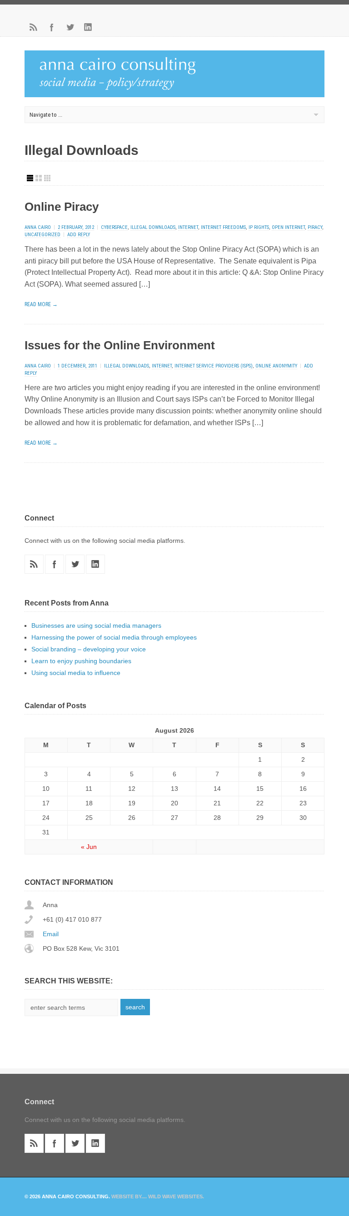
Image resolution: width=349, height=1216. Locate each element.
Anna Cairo (38, 227)
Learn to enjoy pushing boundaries (81, 661)
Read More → (41, 304)
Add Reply (78, 235)
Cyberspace (114, 227)
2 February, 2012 (76, 227)
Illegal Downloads (152, 227)
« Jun (89, 846)
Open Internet (288, 227)
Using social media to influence (75, 672)
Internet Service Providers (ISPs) (213, 366)
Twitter (70, 27)
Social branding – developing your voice (88, 649)
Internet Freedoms (223, 227)
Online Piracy (62, 206)
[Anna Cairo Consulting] (174, 95)
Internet (188, 227)
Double (38, 178)
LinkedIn (88, 27)
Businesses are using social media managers (96, 625)
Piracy (315, 227)
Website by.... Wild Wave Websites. (157, 1196)
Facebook (52, 27)
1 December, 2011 (77, 366)
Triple (47, 178)
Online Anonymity (276, 366)
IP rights (259, 227)
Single (30, 178)
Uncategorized (42, 235)
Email (51, 934)
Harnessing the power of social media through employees (114, 637)
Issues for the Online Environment (120, 345)
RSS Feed (34, 27)
